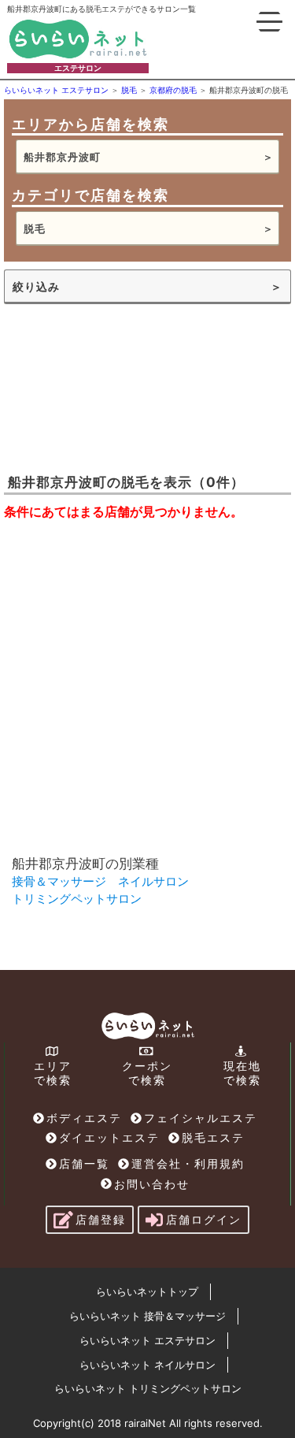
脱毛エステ (213, 1137)
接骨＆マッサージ (59, 881)
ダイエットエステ (109, 1137)
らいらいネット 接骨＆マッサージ (147, 1316)
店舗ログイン (204, 1219)
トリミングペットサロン (77, 898)
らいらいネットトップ (147, 1291)
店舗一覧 (84, 1163)
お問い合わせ (152, 1184)
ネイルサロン (153, 881)
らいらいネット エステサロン (147, 1340)
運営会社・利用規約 (188, 1163)
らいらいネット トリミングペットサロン (148, 1388)
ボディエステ (84, 1117)
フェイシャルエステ (200, 1117)
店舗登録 (101, 1219)
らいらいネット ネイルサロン (147, 1364)
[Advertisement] (147, 387)
